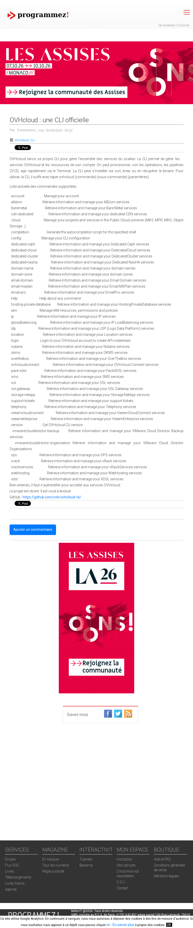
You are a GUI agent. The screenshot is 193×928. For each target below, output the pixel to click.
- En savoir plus (122, 925)
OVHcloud (22, 140)
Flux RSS (12, 865)
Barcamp (86, 865)
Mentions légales (166, 876)
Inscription (124, 859)
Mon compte (126, 865)
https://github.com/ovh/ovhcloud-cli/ (52, 497)
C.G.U (121, 882)
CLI (32, 140)
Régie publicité (53, 871)
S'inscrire (183, 25)
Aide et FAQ (162, 859)
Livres (9, 871)
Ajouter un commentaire (32, 529)
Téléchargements (18, 877)
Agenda (11, 889)
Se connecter (167, 25)
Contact (122, 888)
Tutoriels (85, 859)
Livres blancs (15, 883)
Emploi (10, 859)
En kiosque (50, 859)
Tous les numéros (55, 865)
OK (169, 925)
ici (108, 925)
